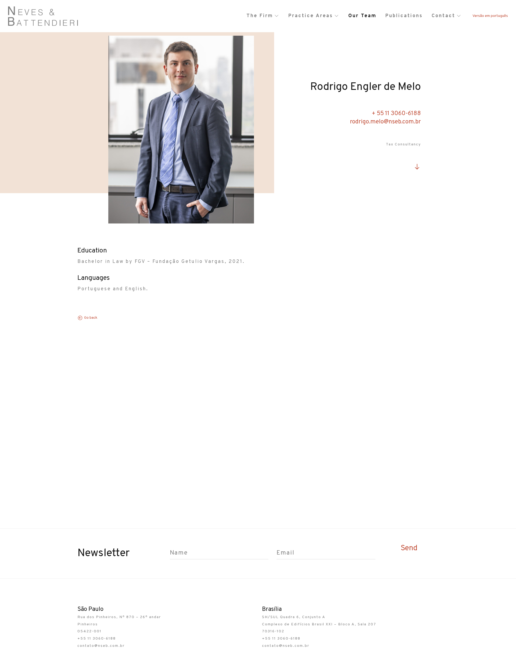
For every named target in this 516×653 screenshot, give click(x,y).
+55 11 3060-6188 (96, 638)
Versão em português (490, 16)
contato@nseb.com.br (101, 646)
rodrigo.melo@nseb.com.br (385, 122)
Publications (404, 16)
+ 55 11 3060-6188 (396, 113)
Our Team (362, 16)
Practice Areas (310, 16)
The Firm (259, 16)
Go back (90, 318)
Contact (443, 16)
